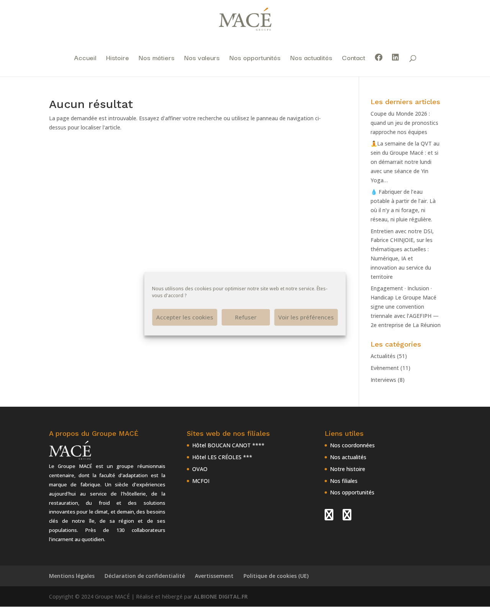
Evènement (385, 367)
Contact (353, 58)
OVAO (199, 469)
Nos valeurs (202, 58)
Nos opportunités (255, 58)
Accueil (85, 58)
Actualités (383, 356)
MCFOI (200, 480)
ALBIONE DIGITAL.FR (221, 596)
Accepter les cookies (184, 317)
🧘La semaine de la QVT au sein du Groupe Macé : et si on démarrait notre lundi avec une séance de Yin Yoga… (405, 161)
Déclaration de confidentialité (145, 575)
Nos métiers (157, 58)
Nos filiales (344, 480)
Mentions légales (72, 575)
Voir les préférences (306, 317)
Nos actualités (311, 58)
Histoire (117, 58)
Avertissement (214, 575)
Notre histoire (347, 469)
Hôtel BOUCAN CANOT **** (228, 445)
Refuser (245, 317)
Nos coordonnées (352, 445)
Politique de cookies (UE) (276, 575)
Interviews (383, 379)
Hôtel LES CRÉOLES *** (222, 457)
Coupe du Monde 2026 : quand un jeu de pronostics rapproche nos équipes (404, 123)
